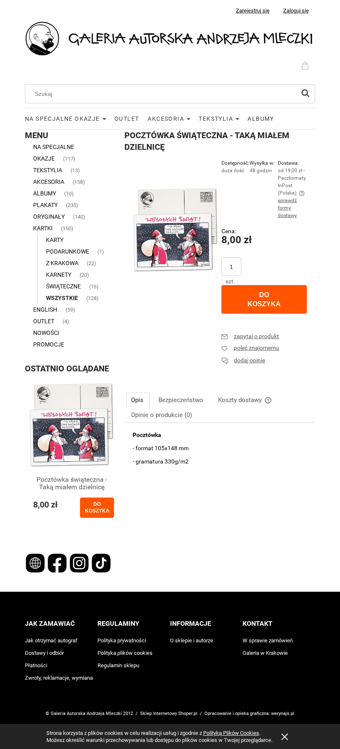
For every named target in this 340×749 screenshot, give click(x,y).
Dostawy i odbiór (44, 653)
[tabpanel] (219, 468)
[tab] (138, 400)
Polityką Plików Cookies (231, 733)
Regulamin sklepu (118, 665)
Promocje (48, 344)
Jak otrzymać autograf (51, 640)
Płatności (36, 665)
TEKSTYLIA (47, 170)
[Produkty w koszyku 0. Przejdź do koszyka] (306, 64)
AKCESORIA (48, 181)
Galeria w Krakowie (265, 653)
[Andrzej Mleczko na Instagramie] (80, 562)
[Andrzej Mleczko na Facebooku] (58, 562)
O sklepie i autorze (191, 640)
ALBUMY (44, 193)
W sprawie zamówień (268, 640)
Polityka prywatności (121, 640)
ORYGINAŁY (49, 216)
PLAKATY (45, 205)
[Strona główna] (170, 38)
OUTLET (43, 321)
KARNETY (58, 274)
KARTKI (43, 228)
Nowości (46, 332)
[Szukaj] (305, 93)
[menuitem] (69, 118)
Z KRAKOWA (62, 263)
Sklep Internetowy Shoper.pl (168, 713)
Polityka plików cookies (125, 653)
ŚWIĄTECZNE (63, 286)
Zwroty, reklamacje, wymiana (59, 678)
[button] (250, 336)
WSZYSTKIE (62, 298)
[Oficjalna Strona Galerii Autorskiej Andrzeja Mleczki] (36, 562)
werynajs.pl (282, 713)
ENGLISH (45, 309)
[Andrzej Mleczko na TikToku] (101, 562)
